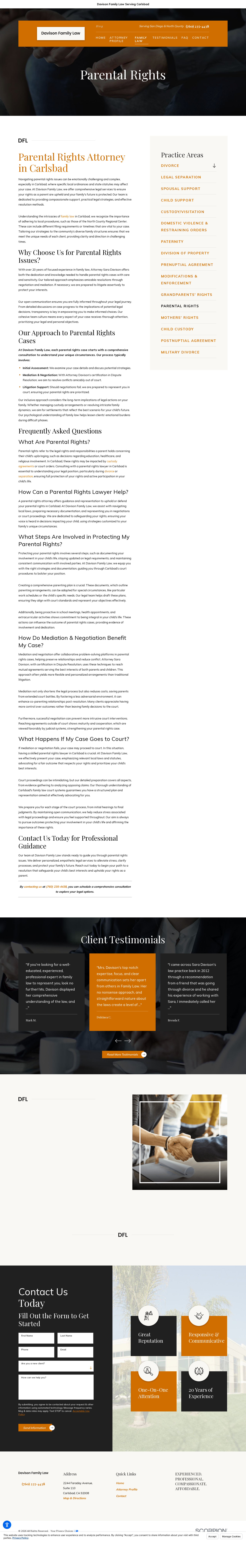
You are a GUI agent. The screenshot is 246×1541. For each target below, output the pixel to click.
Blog (99, 26)
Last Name (66, 1335)
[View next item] (127, 1041)
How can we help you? (33, 1377)
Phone (24, 1349)
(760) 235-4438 (197, 26)
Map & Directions (74, 1498)
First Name (27, 1335)
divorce (109, 471)
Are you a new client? (33, 1363)
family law (67, 216)
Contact (121, 1496)
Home (120, 1483)
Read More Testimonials (122, 1054)
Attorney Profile (126, 1489)
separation (25, 476)
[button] (7, 1525)
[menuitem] (101, 39)
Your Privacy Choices (62, 1530)
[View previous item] (118, 1041)
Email (63, 1349)
